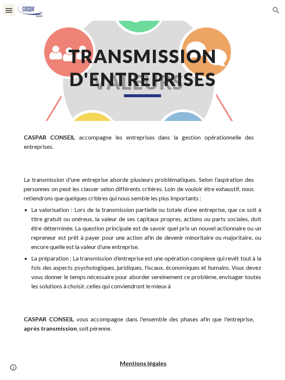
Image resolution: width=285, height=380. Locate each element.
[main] (142, 71)
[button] (9, 10)
